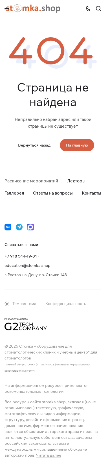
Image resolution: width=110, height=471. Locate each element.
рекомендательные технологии (34, 391)
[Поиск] (98, 8)
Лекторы (76, 181)
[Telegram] (19, 227)
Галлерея (14, 193)
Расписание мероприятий (31, 181)
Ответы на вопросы (53, 193)
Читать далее (48, 455)
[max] (30, 227)
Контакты (91, 193)
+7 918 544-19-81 (21, 256)
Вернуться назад (34, 145)
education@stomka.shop (27, 265)
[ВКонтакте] (8, 227)
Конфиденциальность (65, 303)
